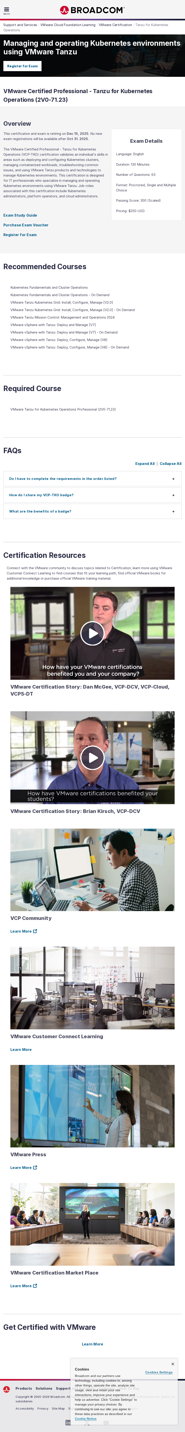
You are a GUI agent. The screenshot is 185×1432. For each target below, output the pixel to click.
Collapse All (170, 463)
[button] (92, 478)
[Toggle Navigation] (7, 11)
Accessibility (25, 1408)
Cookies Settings (159, 1372)
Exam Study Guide (20, 215)
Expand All (145, 463)
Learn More (21, 1049)
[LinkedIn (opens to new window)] (68, 1423)
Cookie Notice (86, 1418)
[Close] (172, 1364)
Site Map (58, 1408)
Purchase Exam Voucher (26, 225)
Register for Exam (22, 66)
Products (24, 1388)
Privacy (42, 1408)
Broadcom (92, 10)
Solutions (44, 1388)
